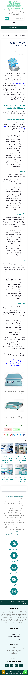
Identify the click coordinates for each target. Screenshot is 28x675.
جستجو (6, 18)
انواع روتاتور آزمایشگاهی (18, 83)
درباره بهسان (17, 633)
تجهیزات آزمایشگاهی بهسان (14, 8)
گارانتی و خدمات (16, 634)
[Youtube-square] (7, 665)
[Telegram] (16, 665)
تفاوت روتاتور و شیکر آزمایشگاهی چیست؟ (13, 364)
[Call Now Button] (3, 672)
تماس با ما (17, 640)
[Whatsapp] (21, 665)
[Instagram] (11, 665)
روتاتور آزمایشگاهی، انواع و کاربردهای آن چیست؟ (13, 361)
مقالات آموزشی (13, 35)
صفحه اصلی (22, 35)
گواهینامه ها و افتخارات (14, 636)
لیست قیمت (17, 638)
